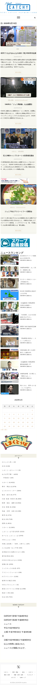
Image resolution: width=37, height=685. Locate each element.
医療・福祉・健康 (8, 503)
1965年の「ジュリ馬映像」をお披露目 (18, 104)
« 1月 (2, 429)
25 (14, 426)
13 (23, 418)
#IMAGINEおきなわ (9, 560)
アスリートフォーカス (10, 572)
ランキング (30, 674)
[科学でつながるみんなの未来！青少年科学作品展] (18, 36)
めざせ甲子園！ (7, 474)
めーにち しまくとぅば (10, 535)
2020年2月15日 (18, 56)
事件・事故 (6, 486)
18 (14, 422)
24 (9, 426)
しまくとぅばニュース (10, 470)
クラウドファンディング (21, 100)
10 (9, 418)
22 (32, 422)
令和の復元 (21, 151)
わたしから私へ (7, 462)
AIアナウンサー (7, 576)
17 (9, 422)
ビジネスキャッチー (9, 490)
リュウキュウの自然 (9, 568)
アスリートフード (20, 207)
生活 (3, 466)
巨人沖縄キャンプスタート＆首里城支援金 (18, 155)
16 (5, 422)
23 (5, 426)
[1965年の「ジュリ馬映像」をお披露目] (18, 87)
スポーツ (14, 151)
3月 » (5, 429)
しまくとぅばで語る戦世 (11, 531)
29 (32, 426)
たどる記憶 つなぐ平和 (10, 548)
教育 (18, 48)
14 (27, 418)
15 (32, 418)
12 (18, 418)
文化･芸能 (10, 100)
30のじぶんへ (7, 539)
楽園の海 (5, 564)
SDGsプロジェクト (9, 584)
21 (27, 422)
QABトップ (23, 677)
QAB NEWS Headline (21, 682)
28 (27, 426)
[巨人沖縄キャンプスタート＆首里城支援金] (18, 138)
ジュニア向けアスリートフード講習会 (18, 211)
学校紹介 (6, 477)
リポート (5, 527)
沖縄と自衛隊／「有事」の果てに (14, 544)
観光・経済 (6, 494)
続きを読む (18, 72)
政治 (3, 519)
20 (23, 422)
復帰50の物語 (7, 580)
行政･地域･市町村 (8, 499)
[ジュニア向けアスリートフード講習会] (18, 194)
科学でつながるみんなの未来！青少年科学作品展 (18, 53)
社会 (3, 597)
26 (18, 426)
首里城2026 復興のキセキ (11, 552)
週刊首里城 (6, 556)
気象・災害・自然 (8, 511)
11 (14, 418)
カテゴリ (13, 677)
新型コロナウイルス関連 (11, 589)
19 (18, 422)
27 (23, 426)
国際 (3, 523)
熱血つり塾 (6, 593)
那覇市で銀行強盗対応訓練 (28, 326)
